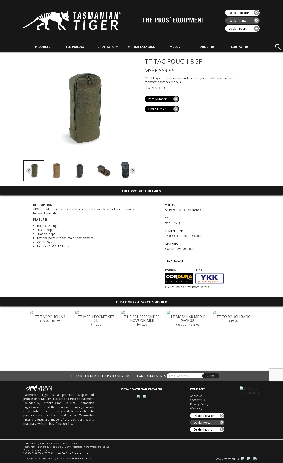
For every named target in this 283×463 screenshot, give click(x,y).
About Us (196, 396)
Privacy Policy (199, 404)
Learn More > (155, 88)
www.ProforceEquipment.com (72, 453)
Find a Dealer (157, 109)
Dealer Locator (239, 13)
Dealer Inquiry (238, 28)
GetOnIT (88, 458)
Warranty (196, 408)
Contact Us (197, 400)
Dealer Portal (238, 21)
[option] (50, 318)
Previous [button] (23, 336)
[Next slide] (132, 171)
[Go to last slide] (29, 171)
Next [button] (260, 336)
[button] (33, 170)
